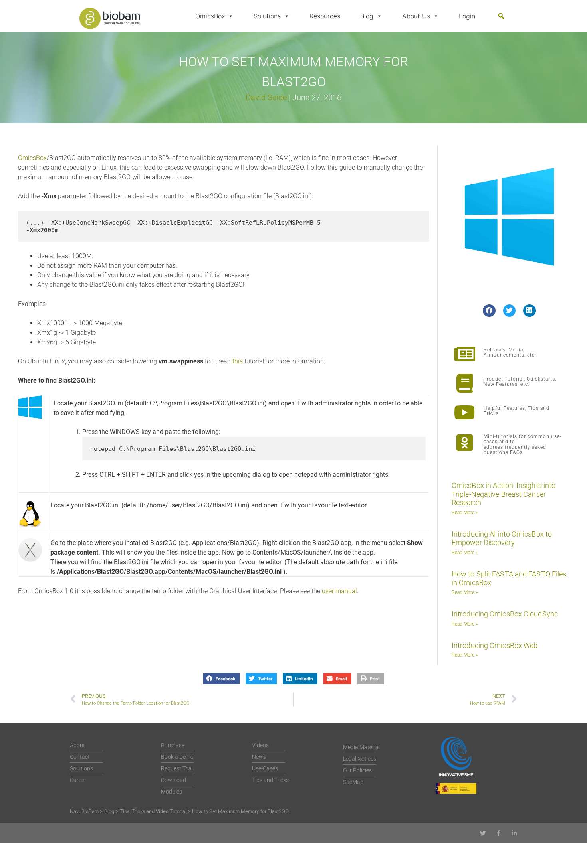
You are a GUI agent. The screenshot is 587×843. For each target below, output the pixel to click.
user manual (339, 591)
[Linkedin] (514, 833)
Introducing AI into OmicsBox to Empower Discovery (502, 538)
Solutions (267, 16)
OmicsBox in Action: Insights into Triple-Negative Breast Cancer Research (503, 494)
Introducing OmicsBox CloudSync (505, 614)
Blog (366, 16)
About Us (416, 16)
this (237, 361)
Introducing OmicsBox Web (494, 645)
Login (467, 16)
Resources (324, 16)
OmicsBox (210, 16)
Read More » (465, 512)
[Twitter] (483, 833)
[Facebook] (499, 833)
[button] (501, 16)
